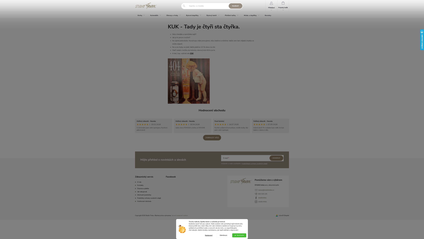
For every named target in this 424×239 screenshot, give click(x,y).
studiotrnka (262, 198)
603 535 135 (262, 194)
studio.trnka (262, 202)
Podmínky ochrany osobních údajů (149, 198)
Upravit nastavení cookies (179, 216)
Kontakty (140, 185)
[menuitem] (141, 15)
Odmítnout (223, 235)
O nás (139, 182)
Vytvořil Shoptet (284, 216)
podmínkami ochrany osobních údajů (254, 164)
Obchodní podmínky (144, 195)
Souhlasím (240, 235)
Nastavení (208, 235)
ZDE (191, 53)
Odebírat (276, 158)
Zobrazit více (212, 137)
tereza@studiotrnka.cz (266, 190)
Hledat (235, 6)
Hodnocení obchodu (212, 110)
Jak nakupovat (142, 192)
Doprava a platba (143, 188)
